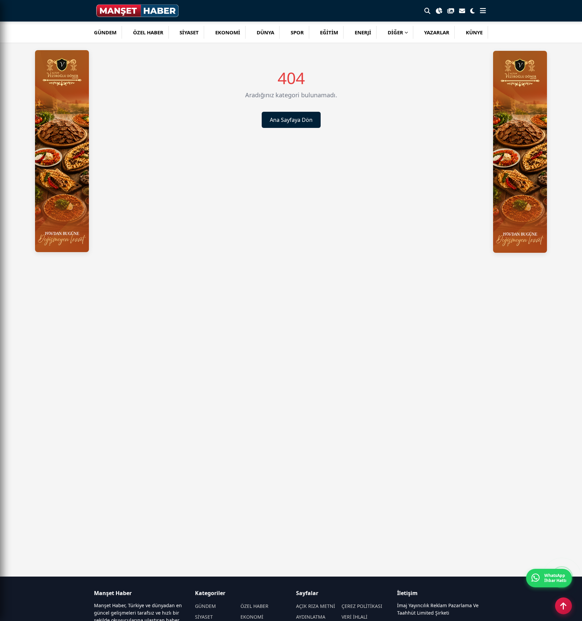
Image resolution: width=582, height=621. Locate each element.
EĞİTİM (329, 32)
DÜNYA (265, 32)
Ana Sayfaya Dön (291, 120)
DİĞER (395, 32)
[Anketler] (438, 10)
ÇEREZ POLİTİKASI (362, 606)
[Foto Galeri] (450, 10)
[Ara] (427, 10)
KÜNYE (474, 32)
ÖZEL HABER (148, 32)
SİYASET (189, 32)
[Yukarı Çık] (563, 605)
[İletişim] (462, 10)
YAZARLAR (436, 32)
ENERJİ (363, 32)
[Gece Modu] (472, 10)
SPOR (297, 32)
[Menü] (483, 11)
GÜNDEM (105, 32)
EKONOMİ (227, 32)
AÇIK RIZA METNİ (315, 606)
